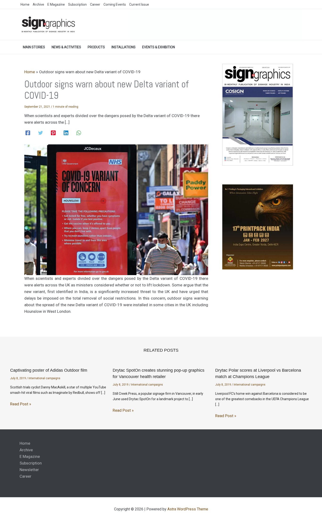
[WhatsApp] (78, 132)
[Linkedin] (66, 132)
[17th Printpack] (257, 226)
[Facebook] (27, 132)
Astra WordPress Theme (187, 509)
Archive (26, 450)
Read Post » (20, 404)
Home (25, 443)
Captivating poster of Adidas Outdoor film (48, 370)
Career (25, 476)
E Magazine (30, 456)
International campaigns (44, 378)
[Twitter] (40, 132)
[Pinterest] (53, 132)
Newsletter (29, 469)
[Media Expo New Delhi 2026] (216, 24)
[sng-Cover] (257, 114)
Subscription (31, 463)
